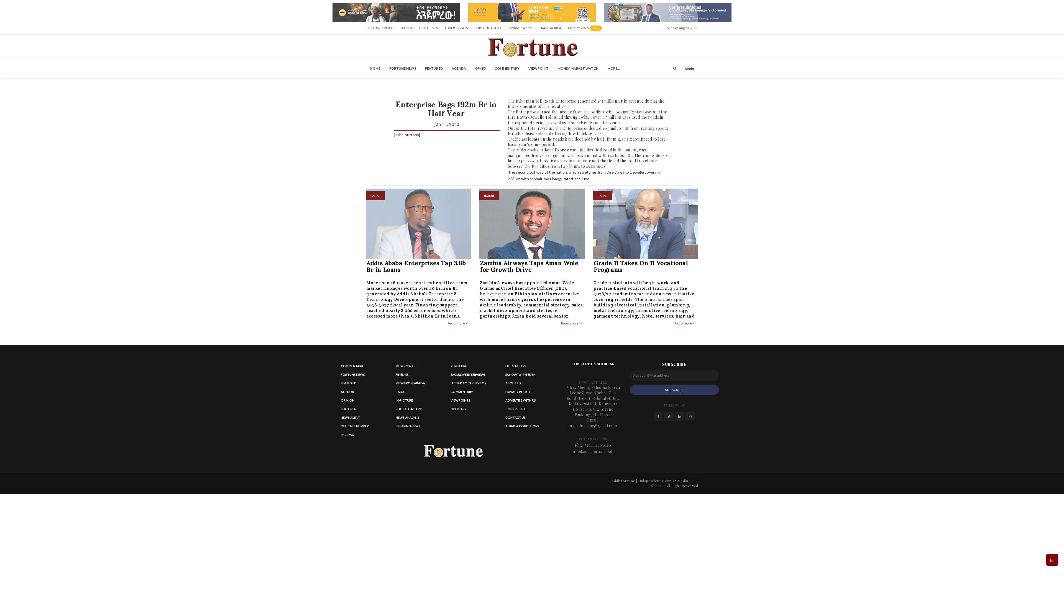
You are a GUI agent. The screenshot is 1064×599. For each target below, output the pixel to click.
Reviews (347, 434)
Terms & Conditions (522, 426)
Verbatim (458, 366)
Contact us (515, 417)
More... (613, 68)
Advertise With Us (520, 400)
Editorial (349, 409)
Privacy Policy (517, 392)
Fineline (402, 374)
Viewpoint (538, 68)
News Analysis (407, 417)
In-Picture (404, 400)
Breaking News (408, 426)
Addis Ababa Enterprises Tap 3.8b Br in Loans (416, 266)
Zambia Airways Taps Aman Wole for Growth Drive (529, 266)
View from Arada (410, 383)
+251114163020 (597, 445)
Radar (401, 392)
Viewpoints (405, 366)
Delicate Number (355, 426)
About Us (513, 383)
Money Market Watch (577, 68)
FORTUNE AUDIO (487, 28)
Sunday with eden (520, 374)
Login (689, 68)
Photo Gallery (409, 409)
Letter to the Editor (469, 383)
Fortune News (402, 68)
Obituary (459, 409)
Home (375, 68)
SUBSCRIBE (674, 390)
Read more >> (458, 323)
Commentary (507, 68)
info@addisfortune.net (593, 451)
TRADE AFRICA (550, 28)
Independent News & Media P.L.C (668, 480)
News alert (350, 417)
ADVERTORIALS (456, 28)
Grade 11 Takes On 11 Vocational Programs (641, 266)
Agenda (459, 68)
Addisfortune (623, 480)
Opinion (347, 400)
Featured (434, 68)
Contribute (515, 409)
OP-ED (480, 68)
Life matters (515, 366)
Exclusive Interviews (468, 374)
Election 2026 (585, 30)
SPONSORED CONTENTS (419, 28)
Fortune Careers (520, 28)
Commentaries (353, 366)
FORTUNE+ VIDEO (380, 28)
